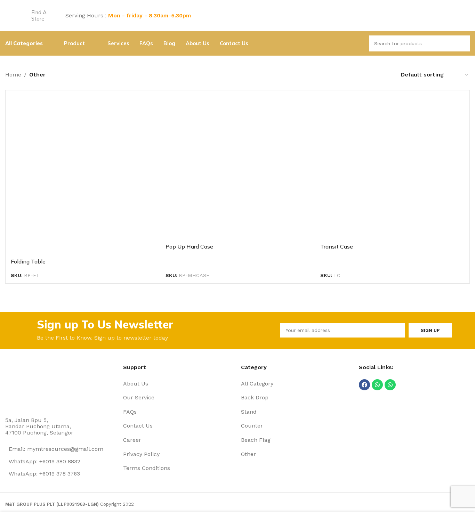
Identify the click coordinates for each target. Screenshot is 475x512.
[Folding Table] (83, 175)
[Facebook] (364, 384)
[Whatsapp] (377, 384)
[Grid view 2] (360, 75)
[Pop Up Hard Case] (237, 167)
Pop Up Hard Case (189, 246)
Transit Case (336, 246)
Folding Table (28, 261)
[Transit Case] (392, 167)
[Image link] (31, 385)
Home (13, 74)
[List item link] (178, 383)
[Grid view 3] (373, 75)
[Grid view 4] (386, 75)
